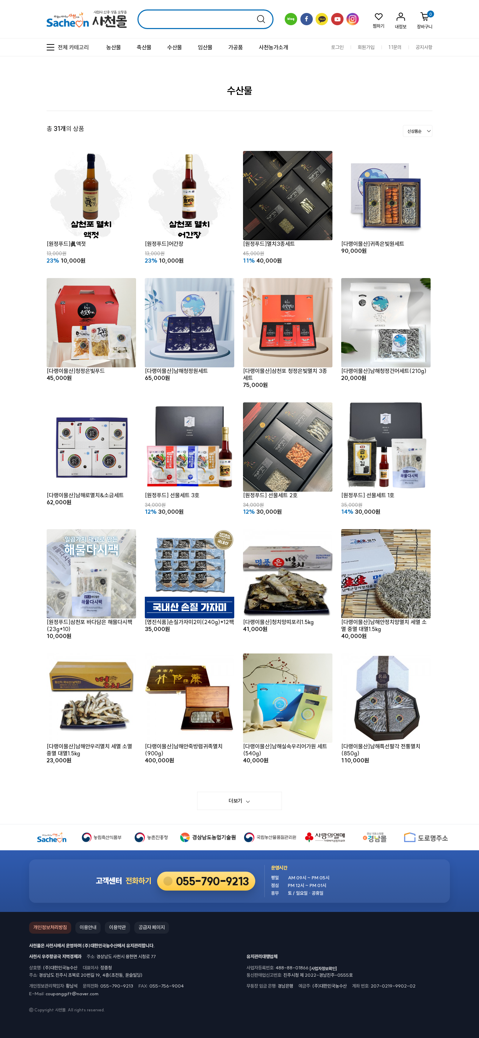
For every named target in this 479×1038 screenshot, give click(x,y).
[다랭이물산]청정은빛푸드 (76, 370)
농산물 (113, 47)
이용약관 (117, 927)
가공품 (235, 47)
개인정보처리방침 (50, 927)
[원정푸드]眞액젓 (66, 243)
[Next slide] (468, 114)
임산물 (205, 47)
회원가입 (366, 47)
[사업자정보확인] (323, 968)
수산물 (174, 47)
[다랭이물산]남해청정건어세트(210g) (383, 370)
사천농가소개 (273, 47)
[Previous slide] (456, 114)
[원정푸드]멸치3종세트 (269, 243)
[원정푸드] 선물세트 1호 (367, 495)
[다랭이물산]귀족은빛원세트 (372, 243)
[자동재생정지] (462, 114)
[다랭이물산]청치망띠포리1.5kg (278, 621)
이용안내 (88, 927)
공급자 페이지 (152, 927)
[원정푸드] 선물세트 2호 (270, 495)
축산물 (144, 47)
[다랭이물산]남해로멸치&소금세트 (85, 495)
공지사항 (424, 47)
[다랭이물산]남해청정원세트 (176, 370)
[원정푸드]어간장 (164, 243)
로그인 (337, 47)
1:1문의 (395, 47)
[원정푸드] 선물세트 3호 (172, 495)
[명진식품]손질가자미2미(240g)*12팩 (189, 621)
